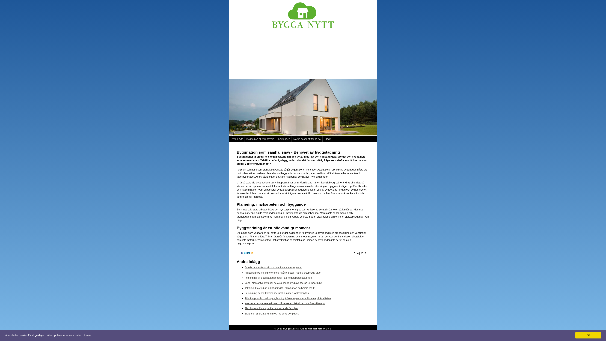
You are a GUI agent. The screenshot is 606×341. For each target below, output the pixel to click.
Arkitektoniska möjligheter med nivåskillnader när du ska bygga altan (283, 272)
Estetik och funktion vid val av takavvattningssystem (273, 267)
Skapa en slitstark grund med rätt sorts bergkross (272, 313)
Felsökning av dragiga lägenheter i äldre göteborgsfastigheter (279, 277)
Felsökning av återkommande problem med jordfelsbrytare (277, 293)
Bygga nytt (237, 139)
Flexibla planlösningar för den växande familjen (271, 308)
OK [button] (588, 335)
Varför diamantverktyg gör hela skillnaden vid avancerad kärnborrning (283, 283)
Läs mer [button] (87, 335)
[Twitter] (245, 253)
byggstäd (265, 240)
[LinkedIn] (248, 253)
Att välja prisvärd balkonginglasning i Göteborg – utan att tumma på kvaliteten (288, 298)
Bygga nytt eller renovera (260, 139)
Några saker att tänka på (307, 139)
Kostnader (284, 139)
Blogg (327, 139)
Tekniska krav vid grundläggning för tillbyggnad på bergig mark (280, 288)
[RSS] (252, 253)
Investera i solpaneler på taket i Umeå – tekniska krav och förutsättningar (285, 303)
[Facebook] (242, 253)
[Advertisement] (303, 54)
